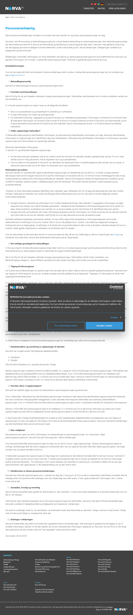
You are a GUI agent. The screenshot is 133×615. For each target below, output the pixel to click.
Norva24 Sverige (9, 587)
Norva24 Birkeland (72, 560)
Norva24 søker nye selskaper (45, 560)
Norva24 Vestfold (104, 564)
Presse (37, 564)
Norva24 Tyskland (10, 589)
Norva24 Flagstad (72, 562)
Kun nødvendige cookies (66, 326)
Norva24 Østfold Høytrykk (107, 571)
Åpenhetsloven (40, 571)
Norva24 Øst (102, 569)
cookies (109, 607)
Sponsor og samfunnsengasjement (47, 567)
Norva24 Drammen (105, 562)
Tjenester (88, 8)
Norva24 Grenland (72, 567)
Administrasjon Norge (11, 560)
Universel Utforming (42, 569)
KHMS (6, 564)
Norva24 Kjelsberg (72, 569)
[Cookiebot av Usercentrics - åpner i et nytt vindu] (111, 287)
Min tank (7, 571)
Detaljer (114, 317)
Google (116, 234)
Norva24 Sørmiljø (104, 567)
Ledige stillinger (9, 567)
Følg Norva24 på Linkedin (44, 592)
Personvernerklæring (42, 562)
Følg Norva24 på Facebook (44, 589)
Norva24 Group (40, 585)
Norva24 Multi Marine (74, 574)
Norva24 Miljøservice (73, 571)
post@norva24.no (16, 75)
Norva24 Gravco (72, 564)
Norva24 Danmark (10, 585)
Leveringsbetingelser (11, 569)
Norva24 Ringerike (104, 560)
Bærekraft (7, 562)
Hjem (7, 17)
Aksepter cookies (104, 326)
